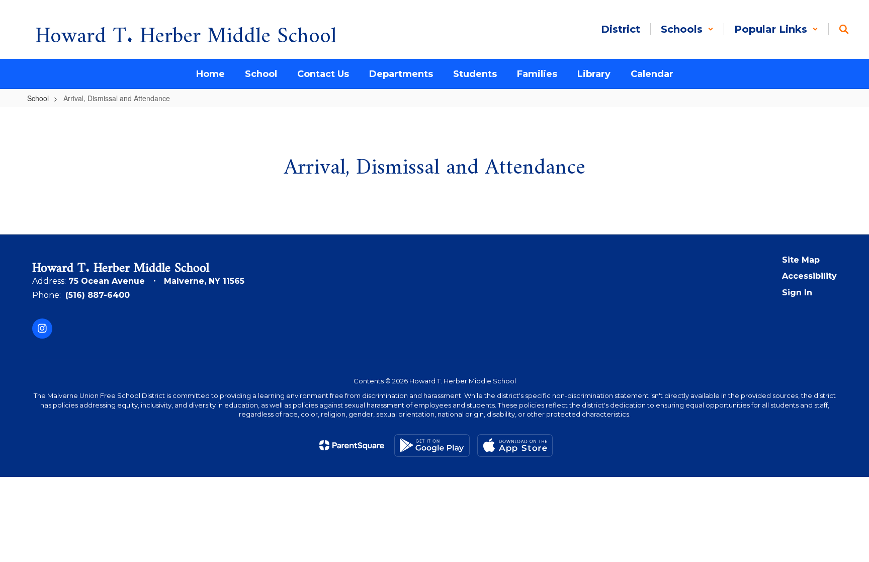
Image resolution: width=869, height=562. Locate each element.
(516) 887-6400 (97, 295)
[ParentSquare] (352, 445)
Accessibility (809, 276)
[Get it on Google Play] (432, 445)
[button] (687, 29)
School (38, 98)
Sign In (797, 292)
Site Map (801, 260)
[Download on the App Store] (515, 445)
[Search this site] (844, 29)
